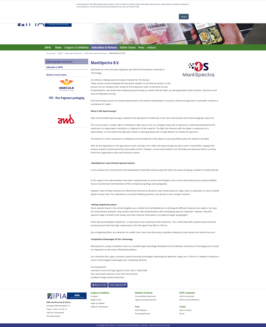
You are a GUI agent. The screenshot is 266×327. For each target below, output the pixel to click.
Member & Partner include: (56, 74)
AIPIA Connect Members (189, 299)
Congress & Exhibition (76, 47)
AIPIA (48, 47)
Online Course (128, 47)
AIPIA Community (186, 296)
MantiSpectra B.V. (117, 53)
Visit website (117, 285)
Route (181, 313)
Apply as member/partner (145, 299)
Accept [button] (183, 16)
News (58, 47)
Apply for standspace (99, 306)
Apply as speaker (98, 303)
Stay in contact (185, 310)
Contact (151, 47)
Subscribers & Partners (104, 47)
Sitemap (144, 325)
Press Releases (141, 310)
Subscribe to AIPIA (54, 67)
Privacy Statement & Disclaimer (129, 325)
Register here (96, 299)
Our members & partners (145, 296)
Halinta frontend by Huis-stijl (159, 325)
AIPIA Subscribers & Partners (96, 53)
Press (141, 47)
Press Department (142, 313)
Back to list (100, 285)
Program (94, 296)
